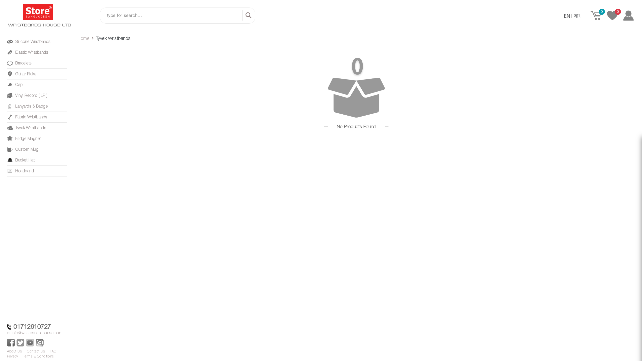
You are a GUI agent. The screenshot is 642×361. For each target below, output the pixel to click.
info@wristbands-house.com (37, 332)
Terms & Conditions (38, 356)
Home (83, 38)
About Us (14, 351)
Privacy (12, 356)
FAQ (53, 351)
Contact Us (36, 351)
